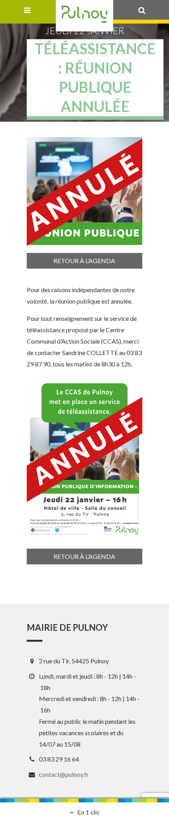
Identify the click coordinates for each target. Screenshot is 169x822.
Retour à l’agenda (84, 260)
